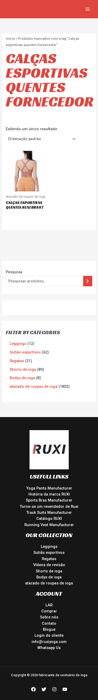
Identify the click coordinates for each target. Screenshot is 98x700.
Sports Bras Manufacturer (49, 500)
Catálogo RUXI (49, 518)
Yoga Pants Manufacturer (49, 488)
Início (10, 39)
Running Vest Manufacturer (49, 524)
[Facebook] (33, 689)
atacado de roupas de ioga (49, 583)
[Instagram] (54, 689)
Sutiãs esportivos (49, 552)
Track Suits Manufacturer (49, 512)
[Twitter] (44, 689)
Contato (49, 623)
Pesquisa (14, 272)
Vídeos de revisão (49, 564)
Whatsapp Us (49, 647)
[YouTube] (64, 689)
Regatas (49, 558)
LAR (49, 605)
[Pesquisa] (87, 281)
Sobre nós (49, 617)
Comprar (49, 611)
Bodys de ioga (49, 577)
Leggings (49, 546)
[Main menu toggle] (87, 9)
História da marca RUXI (49, 494)
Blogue (49, 629)
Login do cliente (49, 635)
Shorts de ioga (49, 571)
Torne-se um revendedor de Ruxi (49, 506)
